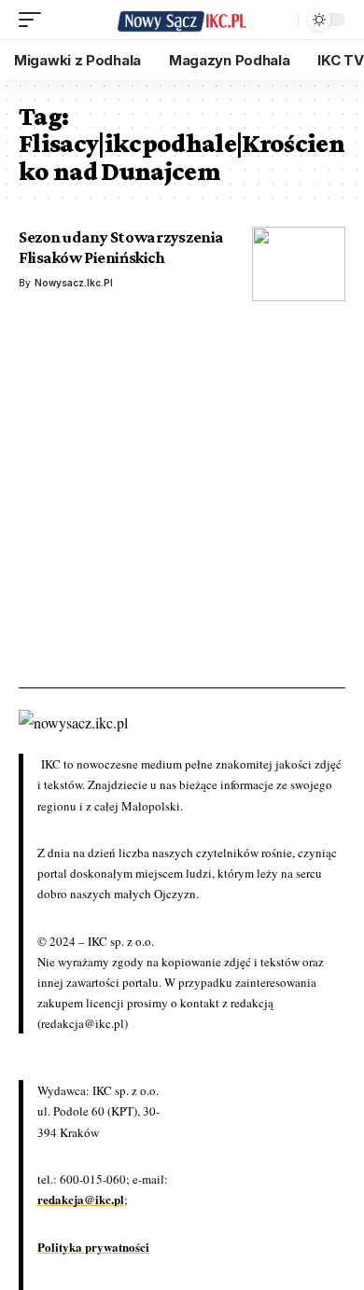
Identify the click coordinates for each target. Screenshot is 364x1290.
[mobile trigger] (34, 19)
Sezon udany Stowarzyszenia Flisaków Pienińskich (121, 247)
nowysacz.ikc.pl (74, 282)
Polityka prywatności (93, 1246)
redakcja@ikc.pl (80, 1199)
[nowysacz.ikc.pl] (182, 20)
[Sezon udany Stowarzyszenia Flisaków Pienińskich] (298, 264)
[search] (279, 19)
